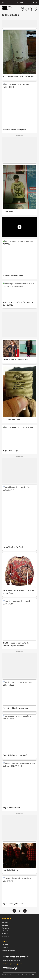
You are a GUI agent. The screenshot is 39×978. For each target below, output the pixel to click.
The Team (5, 944)
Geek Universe (6, 934)
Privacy (23, 974)
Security (28, 974)
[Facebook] (27, 9)
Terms (19, 974)
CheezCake (5, 937)
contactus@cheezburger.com (12, 964)
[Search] (6, 2)
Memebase (5, 928)
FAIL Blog (20, 2)
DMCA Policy (34, 974)
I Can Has (5, 922)
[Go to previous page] (14, 911)
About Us (5, 947)
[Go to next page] (25, 911)
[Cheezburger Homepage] (19, 968)
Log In (35, 2)
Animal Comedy (7, 931)
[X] (35, 9)
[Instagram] (22, 9)
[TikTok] (31, 9)
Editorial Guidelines (8, 950)
